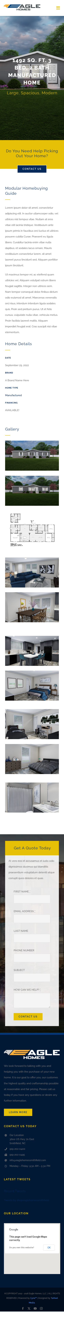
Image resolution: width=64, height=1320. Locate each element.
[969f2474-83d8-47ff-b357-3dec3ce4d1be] (32, 476)
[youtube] (35, 1308)
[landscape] (22, 4)
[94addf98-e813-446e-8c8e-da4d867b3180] (32, 441)
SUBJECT (19, 970)
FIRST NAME (22, 891)
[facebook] (23, 1308)
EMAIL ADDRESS (24, 911)
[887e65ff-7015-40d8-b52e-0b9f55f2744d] (32, 671)
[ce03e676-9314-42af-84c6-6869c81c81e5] (32, 637)
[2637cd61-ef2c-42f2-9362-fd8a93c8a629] (32, 558)
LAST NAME (21, 930)
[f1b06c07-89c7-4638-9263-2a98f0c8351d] (32, 511)
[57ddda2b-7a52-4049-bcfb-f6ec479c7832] (32, 745)
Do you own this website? (21, 1247)
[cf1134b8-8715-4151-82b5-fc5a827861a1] (32, 710)
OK (49, 1247)
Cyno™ (33, 1298)
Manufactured (13, 395)
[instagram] (41, 1308)
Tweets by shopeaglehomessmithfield (26, 1200)
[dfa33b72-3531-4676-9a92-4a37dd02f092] (32, 783)
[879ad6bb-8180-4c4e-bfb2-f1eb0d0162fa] (32, 593)
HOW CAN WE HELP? (27, 989)
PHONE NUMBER (24, 950)
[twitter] (29, 1308)
